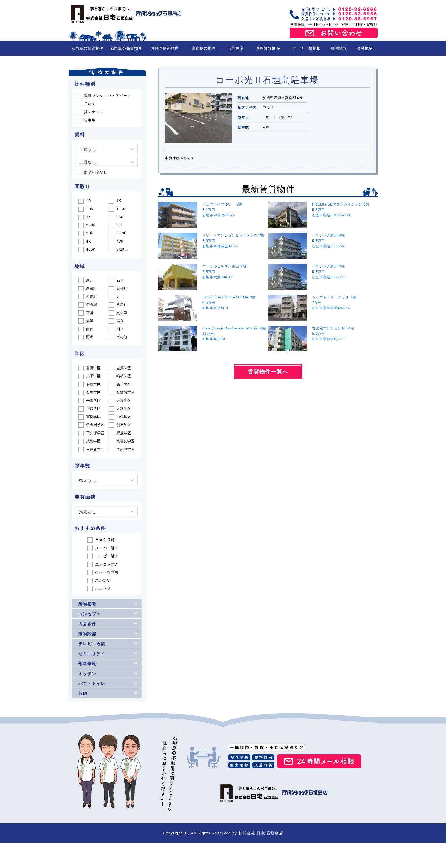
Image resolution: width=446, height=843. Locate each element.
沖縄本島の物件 (165, 48)
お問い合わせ (334, 33)
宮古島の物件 (204, 48)
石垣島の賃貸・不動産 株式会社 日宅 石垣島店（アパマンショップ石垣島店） (125, 14)
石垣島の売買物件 (126, 48)
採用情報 (339, 48)
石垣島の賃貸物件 (87, 48)
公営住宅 (236, 48)
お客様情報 (266, 48)
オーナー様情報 (307, 48)
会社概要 (365, 48)
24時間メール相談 (319, 761)
